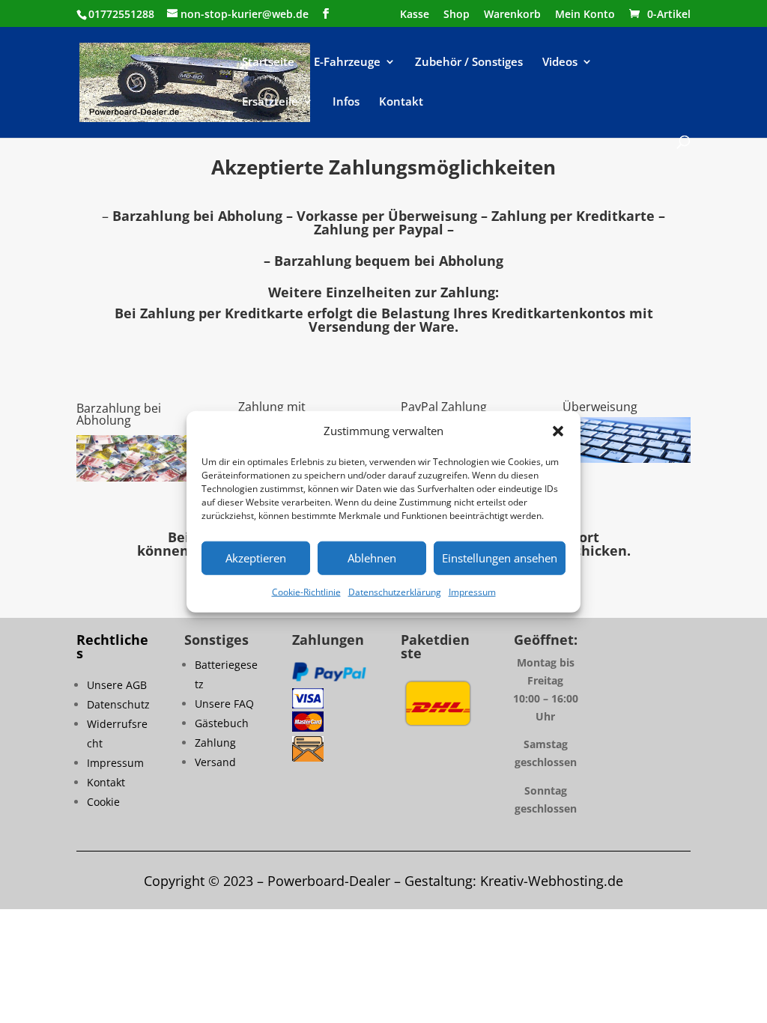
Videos (559, 62)
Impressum (472, 592)
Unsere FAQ (224, 703)
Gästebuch (222, 723)
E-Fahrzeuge (347, 62)
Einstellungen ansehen (499, 557)
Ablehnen (372, 557)
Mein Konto (585, 15)
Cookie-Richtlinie (306, 592)
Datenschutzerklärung (394, 592)
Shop (456, 15)
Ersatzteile (270, 102)
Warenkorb (512, 15)
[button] (558, 431)
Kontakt (401, 102)
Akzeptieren (255, 557)
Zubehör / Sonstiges (469, 62)
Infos (346, 102)
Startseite (268, 62)
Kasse (414, 15)
